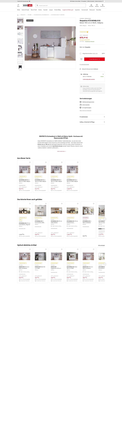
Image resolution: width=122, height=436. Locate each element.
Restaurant (92, 9)
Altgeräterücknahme (87, 53)
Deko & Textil (34, 9)
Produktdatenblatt (22, 185)
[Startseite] (17, 14)
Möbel (18, 9)
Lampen (51, 9)
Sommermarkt (85, 9)
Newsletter (98, 9)
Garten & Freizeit (25, 9)
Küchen (40, 9)
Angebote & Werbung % (67, 9)
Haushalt (45, 9)
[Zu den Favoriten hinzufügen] (81, 59)
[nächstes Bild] (104, 219)
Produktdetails (84, 117)
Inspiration (77, 9)
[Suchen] (37, 5)
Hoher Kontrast (98, 1)
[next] (20, 69)
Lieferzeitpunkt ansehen (89, 79)
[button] (20, 21)
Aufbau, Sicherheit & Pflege (87, 122)
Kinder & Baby (57, 9)
